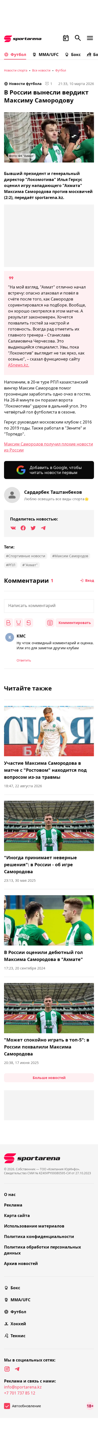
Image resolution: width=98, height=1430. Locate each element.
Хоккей (18, 1323)
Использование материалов (34, 1226)
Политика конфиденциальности (39, 1236)
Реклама (13, 1205)
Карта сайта (17, 1215)
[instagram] (7, 1369)
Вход (89, 580)
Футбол (18, 54)
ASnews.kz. (18, 365)
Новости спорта (15, 70)
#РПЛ (10, 564)
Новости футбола (25, 83)
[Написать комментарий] (49, 606)
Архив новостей (21, 1263)
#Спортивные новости (25, 556)
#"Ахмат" (30, 564)
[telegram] (17, 1369)
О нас (10, 1194)
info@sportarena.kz (23, 1387)
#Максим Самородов (70, 556)
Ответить (24, 660)
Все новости (41, 70)
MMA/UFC (49, 54)
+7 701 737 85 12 (19, 1393)
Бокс (76, 54)
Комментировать (75, 622)
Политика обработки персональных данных (42, 1250)
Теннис (18, 1335)
